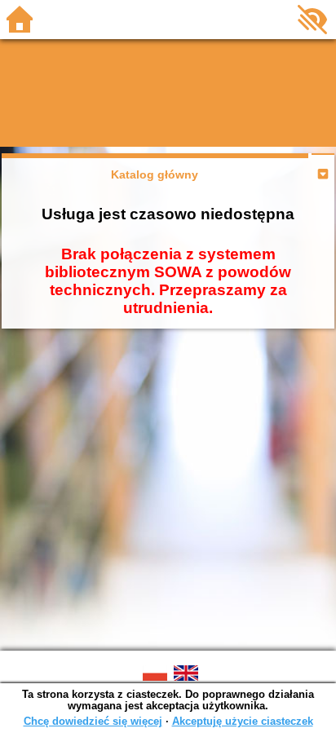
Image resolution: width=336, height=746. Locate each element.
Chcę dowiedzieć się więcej (93, 721)
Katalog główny (154, 174)
